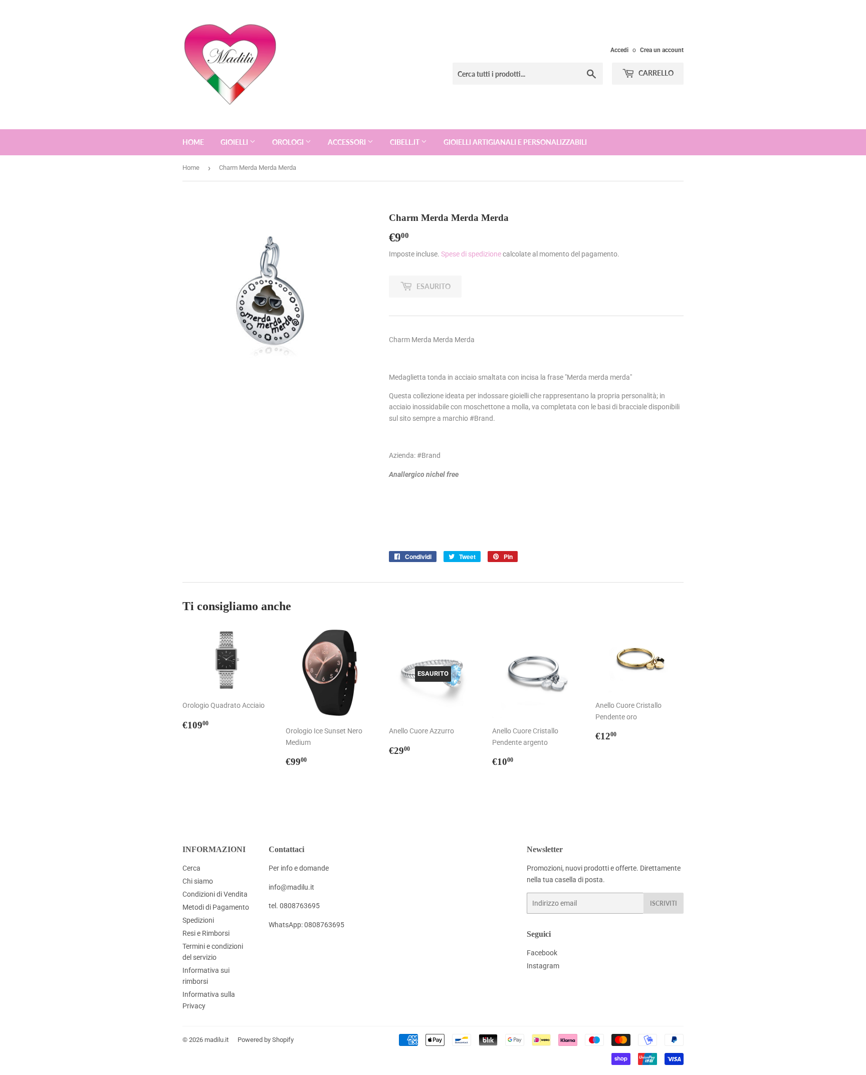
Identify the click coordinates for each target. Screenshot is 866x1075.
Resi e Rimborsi (206, 933)
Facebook (542, 953)
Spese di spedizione (471, 254)
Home (193, 142)
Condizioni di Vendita (215, 894)
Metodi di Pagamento (215, 907)
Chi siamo (197, 881)
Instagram (543, 966)
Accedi (619, 50)
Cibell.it (405, 142)
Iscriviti (663, 903)
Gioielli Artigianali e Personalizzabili (515, 142)
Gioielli (235, 142)
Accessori (347, 142)
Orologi (288, 142)
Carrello (655, 73)
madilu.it (216, 1039)
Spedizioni (198, 920)
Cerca (191, 868)
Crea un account (662, 50)
